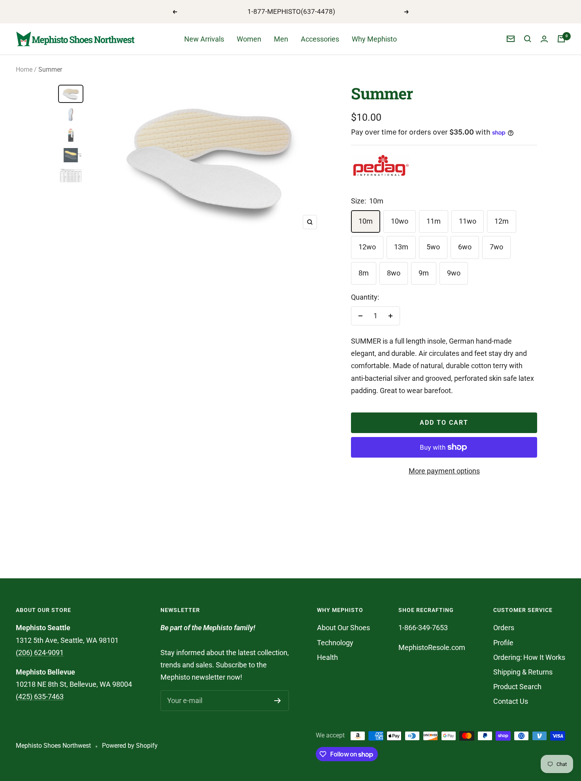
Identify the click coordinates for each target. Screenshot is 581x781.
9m (424, 273)
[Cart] (561, 38)
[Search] (527, 38)
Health (327, 657)
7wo (496, 247)
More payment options (444, 471)
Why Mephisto (374, 39)
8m (363, 273)
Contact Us (510, 701)
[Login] (544, 39)
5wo (433, 247)
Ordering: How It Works (529, 657)
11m (433, 221)
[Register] (277, 700)
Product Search (517, 686)
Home (24, 69)
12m (501, 221)
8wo (393, 273)
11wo (467, 221)
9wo (453, 273)
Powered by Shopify (130, 745)
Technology (335, 642)
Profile (503, 642)
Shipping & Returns (523, 672)
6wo (465, 247)
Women (249, 39)
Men (281, 39)
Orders (503, 627)
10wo (399, 221)
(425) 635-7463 (40, 696)
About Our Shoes (343, 627)
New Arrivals (204, 39)
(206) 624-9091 (40, 652)
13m (401, 247)
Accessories (320, 39)
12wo (367, 247)
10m (365, 221)
